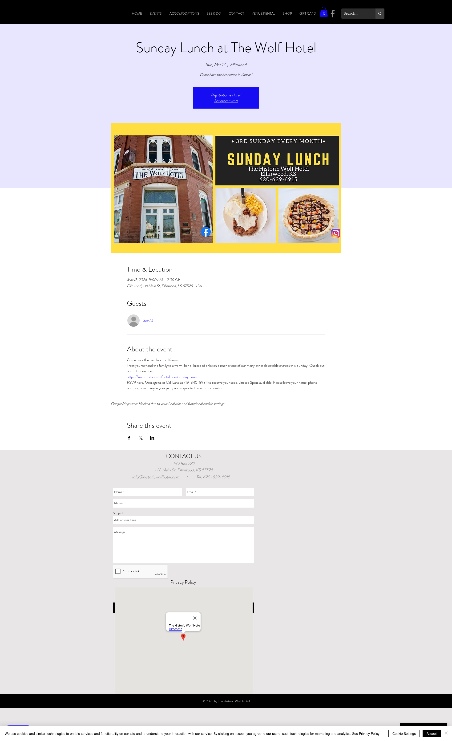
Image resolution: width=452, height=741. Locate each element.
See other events (226, 100)
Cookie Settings (404, 733)
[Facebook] (333, 14)
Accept (432, 733)
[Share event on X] (140, 438)
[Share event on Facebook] (129, 438)
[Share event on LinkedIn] (152, 438)
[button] (324, 12)
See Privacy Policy (365, 733)
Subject (118, 513)
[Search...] (379, 13)
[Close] (446, 733)
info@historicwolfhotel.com (155, 477)
